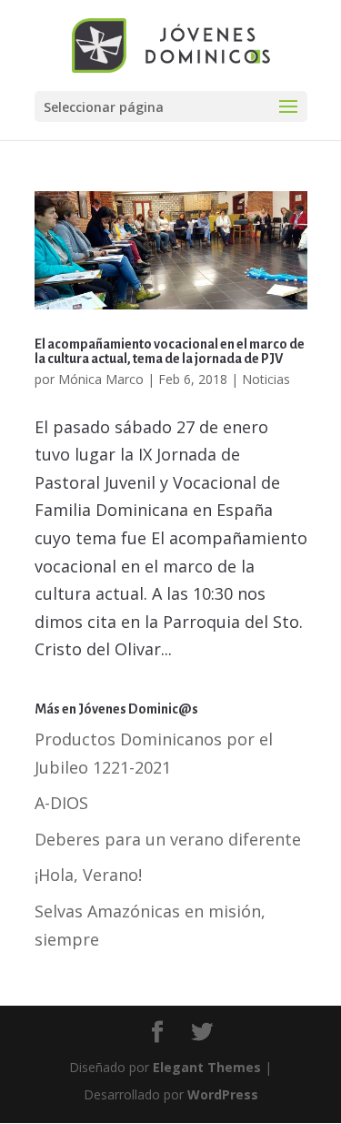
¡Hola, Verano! (88, 875)
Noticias (266, 379)
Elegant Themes (207, 1067)
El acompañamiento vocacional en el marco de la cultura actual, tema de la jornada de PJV (170, 351)
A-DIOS (61, 803)
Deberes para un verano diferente (168, 839)
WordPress (222, 1094)
